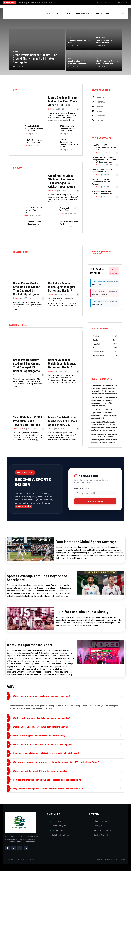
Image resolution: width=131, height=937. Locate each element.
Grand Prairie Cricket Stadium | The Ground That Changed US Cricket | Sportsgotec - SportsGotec (104, 388)
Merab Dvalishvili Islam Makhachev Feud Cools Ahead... (33, 128)
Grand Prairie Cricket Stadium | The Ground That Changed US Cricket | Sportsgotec (61, 181)
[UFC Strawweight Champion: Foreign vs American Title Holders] (52, 128)
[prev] (68, 2)
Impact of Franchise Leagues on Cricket (104, 394)
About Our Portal (101, 821)
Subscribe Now (95, 501)
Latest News (57, 821)
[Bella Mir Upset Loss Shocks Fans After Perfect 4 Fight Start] (17, 142)
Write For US (57, 830)
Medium (99, 111)
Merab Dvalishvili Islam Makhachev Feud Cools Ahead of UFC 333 (62, 101)
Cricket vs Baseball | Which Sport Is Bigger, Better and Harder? (62, 286)
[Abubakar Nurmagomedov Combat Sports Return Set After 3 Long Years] (52, 142)
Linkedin (99, 107)
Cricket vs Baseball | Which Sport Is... (67, 209)
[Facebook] (97, 3)
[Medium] (93, 111)
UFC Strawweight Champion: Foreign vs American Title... (68, 128)
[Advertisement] (65, 53)
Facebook (100, 97)
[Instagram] (101, 3)
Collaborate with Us (60, 835)
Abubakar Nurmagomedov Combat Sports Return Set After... (68, 143)
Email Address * (81, 489)
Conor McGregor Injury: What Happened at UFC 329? (103, 170)
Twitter (99, 120)
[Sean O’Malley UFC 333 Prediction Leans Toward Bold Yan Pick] (28, 402)
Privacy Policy (99, 826)
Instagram (100, 102)
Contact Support (101, 835)
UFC (49, 109)
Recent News (95, 152)
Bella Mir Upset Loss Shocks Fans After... (33, 141)
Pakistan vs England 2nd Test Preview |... (32, 222)
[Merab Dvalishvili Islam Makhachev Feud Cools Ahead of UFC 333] (28, 106)
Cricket (50, 190)
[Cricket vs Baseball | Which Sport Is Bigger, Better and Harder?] (52, 210)
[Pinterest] (93, 116)
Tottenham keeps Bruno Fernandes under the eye (101, 192)
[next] (72, 2)
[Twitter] (110, 3)
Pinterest (100, 116)
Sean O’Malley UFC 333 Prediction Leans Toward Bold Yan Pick (103, 147)
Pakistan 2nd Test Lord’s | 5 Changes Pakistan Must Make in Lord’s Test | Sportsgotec (103, 159)
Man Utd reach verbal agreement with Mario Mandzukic (100, 181)
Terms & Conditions (102, 830)
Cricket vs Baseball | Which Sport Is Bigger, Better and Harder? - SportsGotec (104, 400)
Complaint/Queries (60, 826)
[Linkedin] (105, 3)
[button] (123, 20)
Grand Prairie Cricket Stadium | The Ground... (33, 210)
